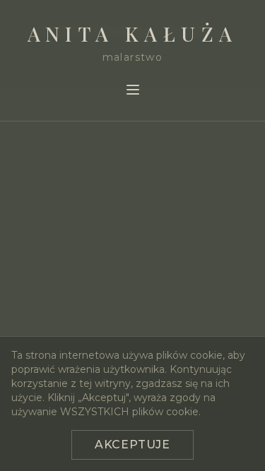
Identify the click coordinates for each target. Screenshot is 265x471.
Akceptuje (132, 444)
